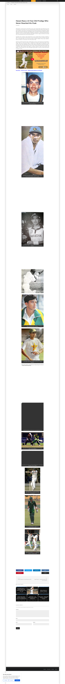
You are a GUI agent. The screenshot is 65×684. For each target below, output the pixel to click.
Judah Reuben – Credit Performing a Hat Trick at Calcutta (40, 579)
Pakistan (18, 25)
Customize (5, 680)
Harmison (34, 552)
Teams (33, 0)
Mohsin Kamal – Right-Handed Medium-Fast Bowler (31, 70)
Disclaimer (52, 669)
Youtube (44, 0)
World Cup (38, 0)
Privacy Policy (48, 669)
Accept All (17, 680)
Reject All (11, 680)
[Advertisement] (32, 12)
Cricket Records (26, 0)
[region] (11, 677)
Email (17, 622)
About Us (56, 669)
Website (34, 622)
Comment (17, 609)
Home (20, 0)
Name (17, 618)
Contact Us (44, 669)
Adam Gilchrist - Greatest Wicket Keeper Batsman (20, 2)
